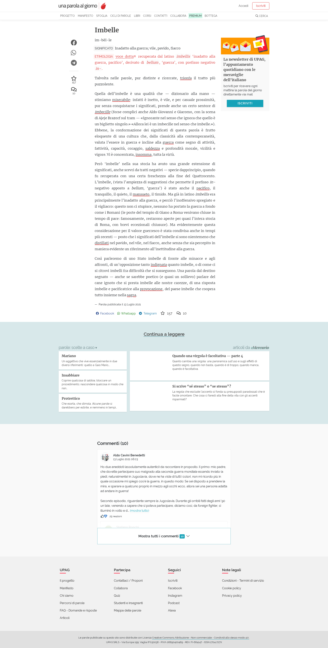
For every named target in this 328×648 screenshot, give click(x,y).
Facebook (175, 588)
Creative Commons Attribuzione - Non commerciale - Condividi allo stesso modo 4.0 (200, 637)
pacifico (203, 188)
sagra (131, 295)
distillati (102, 243)
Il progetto (67, 580)
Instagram (175, 595)
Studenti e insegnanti (128, 603)
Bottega (211, 15)
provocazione (151, 289)
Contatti (160, 15)
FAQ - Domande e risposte (78, 610)
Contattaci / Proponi (128, 580)
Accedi (243, 6)
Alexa (172, 610)
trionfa (186, 78)
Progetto (67, 15)
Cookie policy (231, 588)
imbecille (102, 112)
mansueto (141, 194)
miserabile (121, 100)
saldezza (152, 148)
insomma (143, 154)
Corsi (147, 15)
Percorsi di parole (72, 603)
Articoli (64, 618)
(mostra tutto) (139, 510)
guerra (168, 142)
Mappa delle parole (127, 610)
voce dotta (124, 56)
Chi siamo (66, 595)
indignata (159, 264)
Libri (137, 15)
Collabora (178, 15)
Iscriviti (261, 6)
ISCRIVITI (245, 103)
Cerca (263, 15)
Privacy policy (232, 595)
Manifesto (85, 15)
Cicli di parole (120, 15)
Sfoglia (101, 15)
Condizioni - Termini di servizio (243, 580)
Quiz (117, 595)
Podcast (174, 603)
